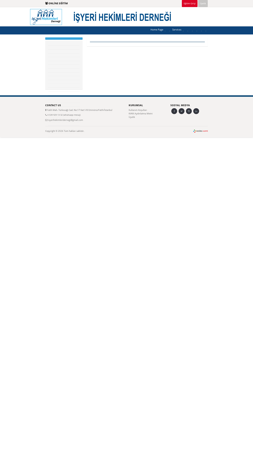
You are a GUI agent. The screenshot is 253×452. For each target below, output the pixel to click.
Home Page (157, 29)
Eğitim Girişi (190, 3)
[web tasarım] (200, 130)
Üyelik (203, 3)
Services (176, 29)
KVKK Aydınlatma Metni (141, 113)
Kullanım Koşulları (138, 109)
